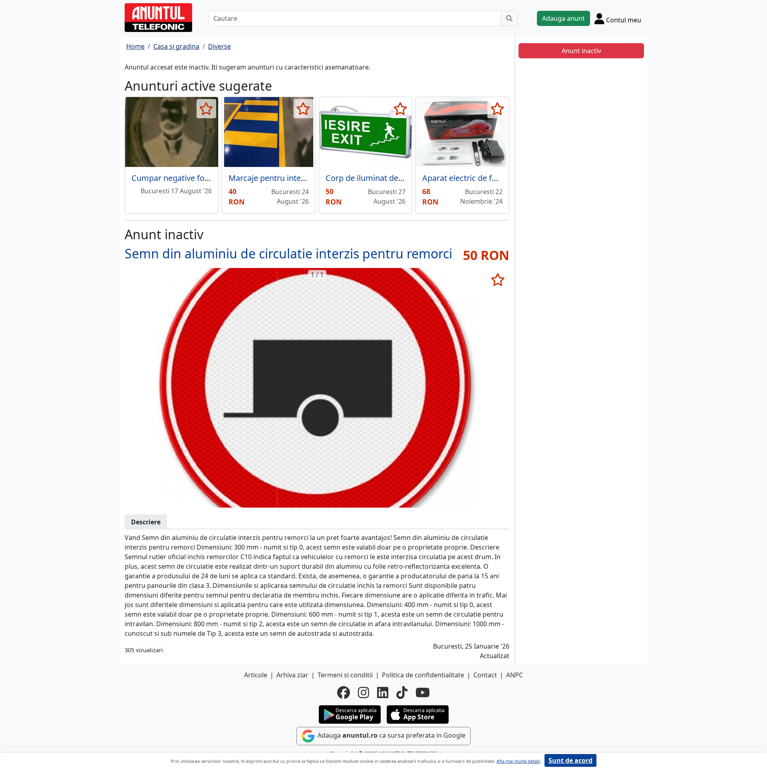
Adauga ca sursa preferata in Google (390, 735)
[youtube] (422, 692)
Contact (485, 675)
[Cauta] (509, 18)
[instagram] (363, 692)
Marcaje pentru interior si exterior (291, 178)
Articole (255, 675)
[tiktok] (401, 692)
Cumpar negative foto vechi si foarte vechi (209, 178)
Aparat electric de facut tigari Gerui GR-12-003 (506, 178)
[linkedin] (382, 692)
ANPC (514, 675)
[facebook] (343, 692)
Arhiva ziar (292, 675)
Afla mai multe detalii (518, 761)
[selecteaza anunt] (206, 108)
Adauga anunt (563, 18)
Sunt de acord (570, 760)
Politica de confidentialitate (423, 675)
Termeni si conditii (345, 675)
